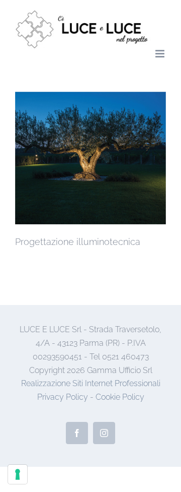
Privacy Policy (62, 397)
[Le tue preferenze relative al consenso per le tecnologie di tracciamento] (17, 474)
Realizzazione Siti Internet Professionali (90, 383)
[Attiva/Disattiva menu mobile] (160, 53)
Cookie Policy (120, 397)
